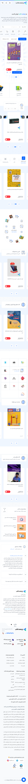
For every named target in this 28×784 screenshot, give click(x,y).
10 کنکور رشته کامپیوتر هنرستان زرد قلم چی (15, 189)
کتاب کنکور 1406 (14, 702)
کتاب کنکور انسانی (21, 699)
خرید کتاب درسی (8, 609)
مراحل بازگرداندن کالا (10, 657)
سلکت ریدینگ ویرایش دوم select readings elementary (15, 485)
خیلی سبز (12, 674)
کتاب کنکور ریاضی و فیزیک (12, 696)
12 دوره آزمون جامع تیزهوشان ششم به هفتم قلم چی (14, 332)
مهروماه (12, 682)
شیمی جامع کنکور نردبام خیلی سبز (16, 428)
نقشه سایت (12, 666)
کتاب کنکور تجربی (12, 699)
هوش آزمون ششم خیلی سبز (19, 689)
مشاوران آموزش (11, 690)
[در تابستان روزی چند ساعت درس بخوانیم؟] (21, 519)
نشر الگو (12, 687)
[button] (24, 59)
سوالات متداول (22, 660)
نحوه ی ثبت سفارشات (10, 660)
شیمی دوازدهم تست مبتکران (19, 686)
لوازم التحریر (19, 93)
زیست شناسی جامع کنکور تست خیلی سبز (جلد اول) (14, 63)
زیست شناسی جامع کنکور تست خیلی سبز (20, 674)
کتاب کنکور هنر (22, 702)
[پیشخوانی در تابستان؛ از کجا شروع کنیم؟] (21, 527)
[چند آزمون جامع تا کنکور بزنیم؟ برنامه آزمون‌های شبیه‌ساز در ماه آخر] (21, 535)
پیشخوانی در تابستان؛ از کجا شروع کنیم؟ (10, 526)
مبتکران (12, 679)
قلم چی (12, 676)
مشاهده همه (23, 163)
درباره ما (23, 657)
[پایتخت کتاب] (21, 3)
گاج (13, 684)
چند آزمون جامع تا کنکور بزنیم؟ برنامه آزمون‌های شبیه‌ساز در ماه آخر (9, 535)
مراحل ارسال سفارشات (10, 663)
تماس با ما (23, 666)
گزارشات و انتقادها (21, 663)
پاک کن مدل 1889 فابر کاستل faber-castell (15, 132)
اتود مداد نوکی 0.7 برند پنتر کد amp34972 (15, 279)
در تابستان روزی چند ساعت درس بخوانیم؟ (10, 518)
